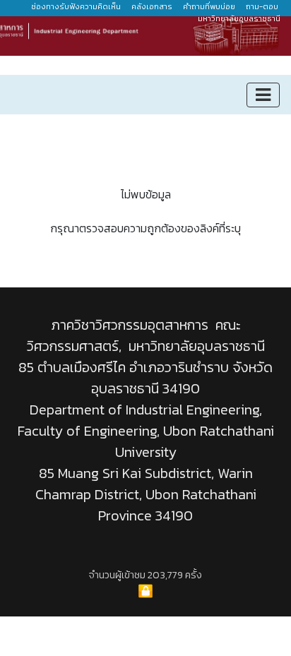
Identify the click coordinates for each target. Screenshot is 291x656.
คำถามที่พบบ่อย (209, 6)
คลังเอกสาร (151, 6)
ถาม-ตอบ (262, 6)
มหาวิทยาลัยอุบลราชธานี (240, 18)
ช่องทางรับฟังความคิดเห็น (76, 6)
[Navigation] (263, 95)
